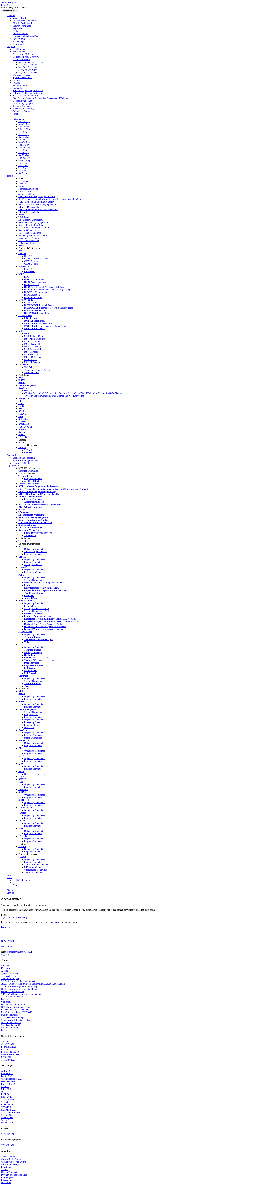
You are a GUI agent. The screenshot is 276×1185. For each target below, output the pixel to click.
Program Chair (31, 714)
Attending (11, 15)
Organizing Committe (28, 471)
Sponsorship (12, 455)
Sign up (10, 893)
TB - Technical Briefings (29, 233)
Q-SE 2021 (6, 1091)
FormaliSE (29, 269)
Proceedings (18, 41)
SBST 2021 (6, 1097)
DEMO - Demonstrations (29, 207)
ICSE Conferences (21, 880)
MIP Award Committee (34, 867)
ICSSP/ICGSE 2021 (10, 1052)
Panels (16, 114)
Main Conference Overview (31, 62)
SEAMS (28, 450)
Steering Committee (33, 564)
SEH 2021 (6, 1102)
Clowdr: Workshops (22, 26)
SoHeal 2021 (7, 1117)
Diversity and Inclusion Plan (25, 36)
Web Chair (29, 727)
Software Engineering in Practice (28, 90)
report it (57, 922)
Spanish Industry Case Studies (32, 225)
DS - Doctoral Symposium (30, 220)
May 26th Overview (27, 67)
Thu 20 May (24, 132)
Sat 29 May (23, 155)
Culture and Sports (21, 111)
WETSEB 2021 (8, 1122)
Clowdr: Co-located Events (25, 23)
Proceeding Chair (32, 722)
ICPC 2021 (6, 1049)
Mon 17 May (24, 124)
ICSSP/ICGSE (31, 302)
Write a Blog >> (8, 2)
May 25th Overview (27, 64)
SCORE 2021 (7, 1134)
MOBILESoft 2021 (10, 1054)
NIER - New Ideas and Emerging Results (37, 204)
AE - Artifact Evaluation (29, 212)
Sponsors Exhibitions (22, 77)
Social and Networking (23, 108)
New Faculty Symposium (24, 103)
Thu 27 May (24, 150)
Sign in (10, 890)
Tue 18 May (23, 126)
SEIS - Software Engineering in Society (36, 201)
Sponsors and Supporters (24, 458)
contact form (7, 946)
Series (15, 885)
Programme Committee (34, 572)
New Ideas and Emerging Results (28, 95)
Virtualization (30, 535)
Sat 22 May (23, 137)
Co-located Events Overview (26, 57)
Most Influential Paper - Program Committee (44, 582)
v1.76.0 (27, 952)
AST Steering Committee (35, 551)
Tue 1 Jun (22, 163)
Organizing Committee (34, 549)
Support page (6, 954)
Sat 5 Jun (22, 173)
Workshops (23, 217)
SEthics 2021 (7, 1115)
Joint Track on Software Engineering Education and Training (40, 98)
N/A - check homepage (34, 774)
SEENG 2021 (7, 1099)
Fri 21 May (23, 134)
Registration (18, 28)
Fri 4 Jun (22, 170)
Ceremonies (23, 181)
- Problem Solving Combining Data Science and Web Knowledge (54, 396)
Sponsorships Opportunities (25, 460)
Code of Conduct (20, 33)
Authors (16, 31)
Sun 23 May (24, 139)
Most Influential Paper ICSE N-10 (33, 227)
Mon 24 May (24, 142)
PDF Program (19, 39)
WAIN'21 (5, 1120)
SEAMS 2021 (7, 1145)
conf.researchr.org (15, 952)
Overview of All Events (23, 54)
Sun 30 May (24, 158)
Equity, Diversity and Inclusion (38, 533)
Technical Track (20, 85)
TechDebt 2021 (8, 1060)
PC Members (30, 606)
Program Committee (33, 478)
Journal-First (18, 88)
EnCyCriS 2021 (8, 1084)
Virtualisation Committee (35, 870)
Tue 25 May (23, 145)
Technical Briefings (21, 106)
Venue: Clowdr (19, 18)
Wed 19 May (24, 129)
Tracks (10, 176)
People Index (24, 541)
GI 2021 (5, 1086)
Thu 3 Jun (23, 168)
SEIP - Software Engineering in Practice (36, 196)
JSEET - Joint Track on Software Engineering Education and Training (50, 199)
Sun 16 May (24, 121)
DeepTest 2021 (8, 1081)
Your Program (19, 51)
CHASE (28, 256)
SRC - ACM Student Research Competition (38, 209)
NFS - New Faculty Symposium (33, 222)
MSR (26, 333)
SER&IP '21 (6, 1107)
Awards (16, 82)
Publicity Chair (31, 725)
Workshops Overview (22, 75)
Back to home (7, 927)
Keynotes (17, 80)
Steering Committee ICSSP (36, 608)
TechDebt (28, 367)
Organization (13, 465)
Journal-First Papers (27, 194)
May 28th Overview (27, 72)
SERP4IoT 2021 (8, 1110)
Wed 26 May (24, 147)
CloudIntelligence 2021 (11, 1078)
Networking (18, 44)
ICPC (26, 277)
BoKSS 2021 (7, 1073)
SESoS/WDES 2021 (10, 1112)
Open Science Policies (28, 238)
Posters (21, 214)
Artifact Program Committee (37, 864)
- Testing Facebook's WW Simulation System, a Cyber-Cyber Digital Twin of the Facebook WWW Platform (73, 393)
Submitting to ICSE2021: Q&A (32, 235)
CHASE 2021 (7, 1044)
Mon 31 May (24, 160)
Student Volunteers (27, 230)
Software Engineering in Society (27, 93)
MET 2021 (6, 1089)
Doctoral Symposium (22, 101)
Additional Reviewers (34, 481)
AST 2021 (6, 1041)
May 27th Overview (27, 70)
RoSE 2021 (6, 1094)
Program (11, 46)
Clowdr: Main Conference (25, 20)
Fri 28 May (23, 152)
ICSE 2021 (7, 941)
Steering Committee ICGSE (36, 611)
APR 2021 (6, 1071)
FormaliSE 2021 (8, 1047)
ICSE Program (19, 49)
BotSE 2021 (6, 1076)
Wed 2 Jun (23, 165)
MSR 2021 (6, 1057)
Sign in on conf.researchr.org (14, 917)
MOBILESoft (30, 318)
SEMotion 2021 (8, 1104)
